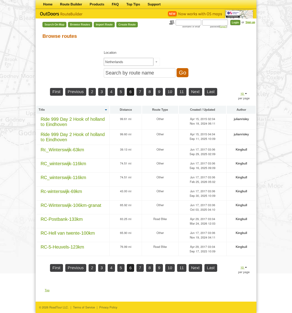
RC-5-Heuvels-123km (62, 246)
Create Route (127, 24)
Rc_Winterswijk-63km (62, 149)
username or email (191, 27)
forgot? (223, 27)
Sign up (250, 22)
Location (110, 52)
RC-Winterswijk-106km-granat (71, 205)
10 (170, 92)
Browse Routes (80, 24)
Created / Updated (202, 109)
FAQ (115, 4)
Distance (126, 109)
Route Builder (71, 4)
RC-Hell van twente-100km (68, 233)
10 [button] (242, 93)
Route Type (160, 109)
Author (241, 109)
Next (195, 92)
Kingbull (241, 149)
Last (211, 92)
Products (97, 4)
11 (182, 92)
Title (42, 109)
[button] (156, 62)
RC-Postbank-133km (62, 219)
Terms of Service (84, 307)
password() (218, 27)
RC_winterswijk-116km (63, 163)
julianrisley (241, 119)
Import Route (104, 24)
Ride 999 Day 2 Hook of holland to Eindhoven (73, 122)
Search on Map (54, 24)
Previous (76, 92)
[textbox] (129, 62)
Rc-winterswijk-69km (61, 191)
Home (47, 4)
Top (47, 290)
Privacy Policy (108, 307)
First (56, 92)
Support (154, 4)
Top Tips (133, 4)
